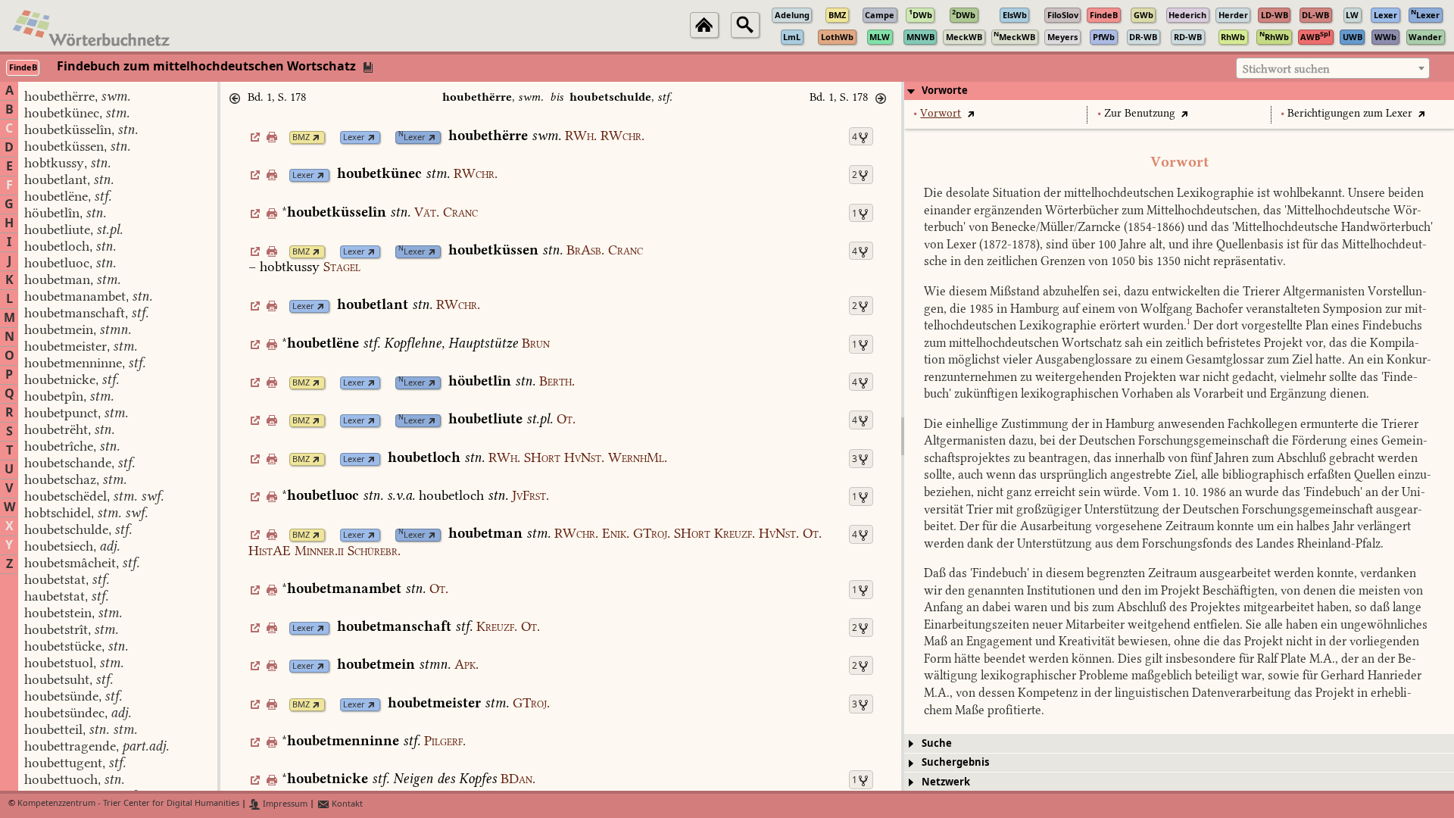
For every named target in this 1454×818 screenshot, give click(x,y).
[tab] (1179, 91)
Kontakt (346, 804)
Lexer (354, 137)
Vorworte (945, 90)
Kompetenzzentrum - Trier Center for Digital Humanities (128, 804)
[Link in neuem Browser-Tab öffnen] (316, 137)
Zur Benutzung (1139, 113)
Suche (937, 743)
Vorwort (940, 113)
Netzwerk (946, 782)
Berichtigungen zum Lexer (1349, 113)
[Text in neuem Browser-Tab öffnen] (970, 113)
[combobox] (1333, 68)
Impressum (284, 804)
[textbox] (1333, 69)
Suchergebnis (955, 762)
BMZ (301, 137)
